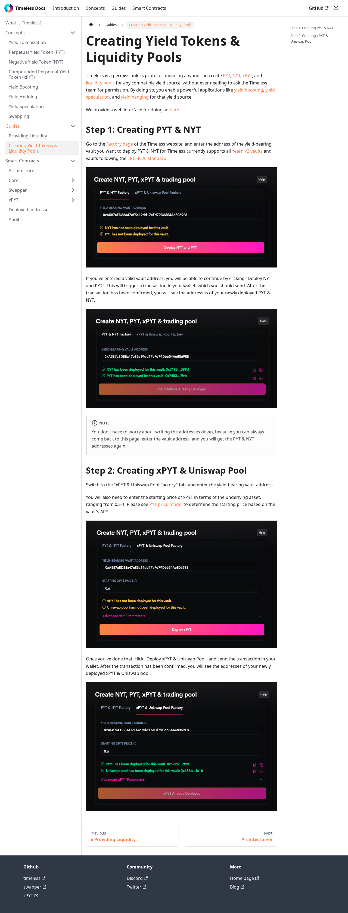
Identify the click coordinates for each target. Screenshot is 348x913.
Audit (14, 219)
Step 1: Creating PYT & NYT (311, 27)
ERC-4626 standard (147, 158)
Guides (118, 8)
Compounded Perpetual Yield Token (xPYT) (39, 74)
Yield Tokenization (27, 42)
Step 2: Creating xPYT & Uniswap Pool (309, 38)
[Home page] (91, 25)
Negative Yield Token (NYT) (36, 62)
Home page (242, 878)
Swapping (19, 116)
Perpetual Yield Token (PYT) (37, 52)
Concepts (95, 8)
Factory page (119, 144)
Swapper (18, 190)
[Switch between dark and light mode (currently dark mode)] (336, 8)
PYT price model (165, 504)
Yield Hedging (23, 97)
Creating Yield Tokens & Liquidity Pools (33, 148)
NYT (236, 75)
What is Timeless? (23, 23)
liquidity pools (100, 83)
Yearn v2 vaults (247, 151)
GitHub (316, 8)
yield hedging (135, 97)
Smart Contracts (149, 8)
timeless (32, 878)
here (174, 110)
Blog (234, 887)
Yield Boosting (23, 87)
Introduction (66, 8)
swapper (32, 887)
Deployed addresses (30, 210)
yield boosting (248, 90)
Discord (135, 878)
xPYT (13, 200)
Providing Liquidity (28, 136)
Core (13, 180)
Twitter (134, 887)
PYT (226, 75)
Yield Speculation (26, 106)
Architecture (21, 171)
